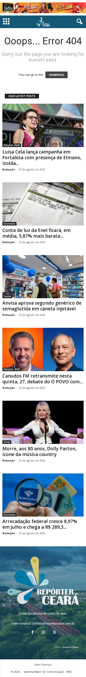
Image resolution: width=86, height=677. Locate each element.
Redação (8, 169)
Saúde (7, 296)
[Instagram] (43, 633)
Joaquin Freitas (70, 647)
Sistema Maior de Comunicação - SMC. (48, 671)
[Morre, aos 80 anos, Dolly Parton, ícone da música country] (43, 422)
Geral (7, 442)
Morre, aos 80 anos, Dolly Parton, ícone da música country (39, 451)
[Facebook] (32, 633)
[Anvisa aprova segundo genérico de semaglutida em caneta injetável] (43, 276)
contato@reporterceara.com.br (53, 623)
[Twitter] (54, 633)
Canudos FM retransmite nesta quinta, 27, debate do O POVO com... (42, 379)
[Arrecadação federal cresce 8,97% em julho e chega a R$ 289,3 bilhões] (43, 495)
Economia (9, 223)
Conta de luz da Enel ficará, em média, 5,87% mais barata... (36, 233)
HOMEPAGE (56, 74)
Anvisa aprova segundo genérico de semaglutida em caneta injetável (41, 306)
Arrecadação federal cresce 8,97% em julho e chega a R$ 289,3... (39, 524)
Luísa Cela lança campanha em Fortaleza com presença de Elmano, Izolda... (41, 157)
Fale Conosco (43, 664)
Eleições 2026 (12, 145)
